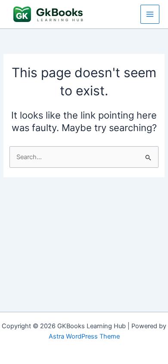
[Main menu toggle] (149, 14)
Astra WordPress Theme (84, 336)
